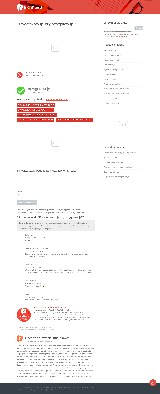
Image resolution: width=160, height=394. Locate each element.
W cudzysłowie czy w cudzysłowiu (117, 94)
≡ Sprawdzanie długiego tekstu (37, 115)
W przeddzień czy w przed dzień (116, 89)
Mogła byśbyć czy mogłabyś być (116, 177)
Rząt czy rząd (109, 65)
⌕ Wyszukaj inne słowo (31, 110)
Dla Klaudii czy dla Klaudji (113, 162)
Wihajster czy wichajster (113, 84)
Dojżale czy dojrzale (111, 103)
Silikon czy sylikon (111, 50)
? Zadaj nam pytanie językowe (36, 105)
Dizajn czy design (110, 74)
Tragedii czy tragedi (111, 60)
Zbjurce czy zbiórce (111, 172)
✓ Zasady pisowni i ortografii (35, 120)
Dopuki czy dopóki (111, 98)
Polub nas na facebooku (73, 120)
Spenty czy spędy (111, 157)
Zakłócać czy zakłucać (112, 55)
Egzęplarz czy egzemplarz (114, 70)
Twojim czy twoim (110, 79)
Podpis (19, 192)
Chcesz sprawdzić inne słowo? (47, 339)
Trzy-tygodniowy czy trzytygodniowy (118, 167)
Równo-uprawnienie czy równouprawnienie (120, 153)
